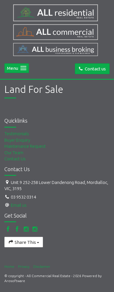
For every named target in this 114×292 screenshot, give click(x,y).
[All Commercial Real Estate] (57, 12)
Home (9, 266)
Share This (25, 242)
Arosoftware (14, 281)
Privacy (24, 266)
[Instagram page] (26, 229)
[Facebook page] (8, 229)
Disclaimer (41, 266)
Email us (19, 205)
